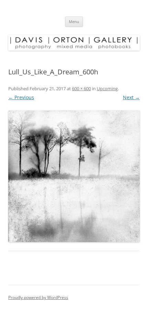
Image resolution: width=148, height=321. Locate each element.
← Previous (21, 97)
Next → (131, 97)
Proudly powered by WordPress (38, 297)
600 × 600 (81, 88)
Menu (74, 21)
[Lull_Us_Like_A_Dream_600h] (74, 176)
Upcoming (107, 88)
